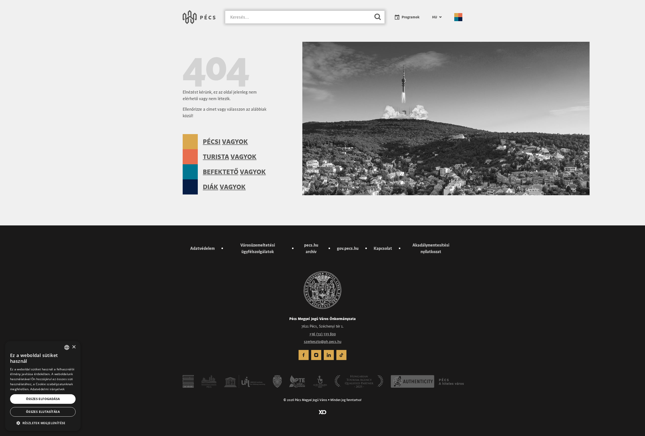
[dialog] (43, 386)
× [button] (74, 347)
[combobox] (66, 347)
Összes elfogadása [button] (43, 399)
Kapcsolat (383, 248)
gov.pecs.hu (348, 248)
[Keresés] (377, 17)
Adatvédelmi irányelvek (47, 389)
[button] (43, 423)
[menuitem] (437, 17)
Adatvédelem (202, 248)
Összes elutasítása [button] (43, 412)
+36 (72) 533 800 (322, 334)
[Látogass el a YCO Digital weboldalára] (322, 412)
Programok (411, 17)
